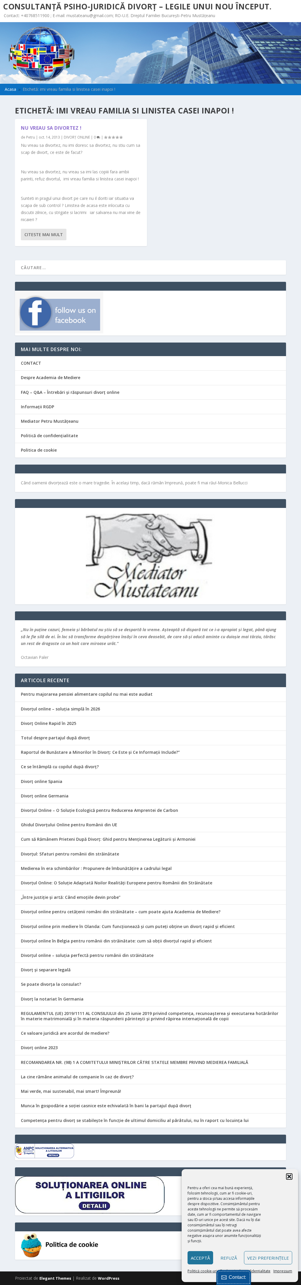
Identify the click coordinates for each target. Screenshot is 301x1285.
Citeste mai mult (43, 234)
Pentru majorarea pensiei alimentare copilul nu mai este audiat (87, 694)
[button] (289, 1176)
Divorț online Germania (44, 796)
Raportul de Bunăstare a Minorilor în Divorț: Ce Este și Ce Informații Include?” (100, 752)
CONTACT (31, 363)
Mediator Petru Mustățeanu (49, 421)
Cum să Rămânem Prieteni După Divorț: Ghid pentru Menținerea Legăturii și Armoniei (108, 839)
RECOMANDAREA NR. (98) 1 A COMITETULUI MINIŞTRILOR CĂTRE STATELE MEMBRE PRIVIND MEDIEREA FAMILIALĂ (134, 1062)
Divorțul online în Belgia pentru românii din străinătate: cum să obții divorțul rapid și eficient (116, 941)
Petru (30, 137)
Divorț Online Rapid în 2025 (48, 723)
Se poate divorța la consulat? (51, 984)
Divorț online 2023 (39, 1047)
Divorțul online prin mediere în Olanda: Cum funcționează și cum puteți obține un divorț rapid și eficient (128, 926)
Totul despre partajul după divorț (55, 738)
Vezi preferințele (268, 1258)
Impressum (282, 1271)
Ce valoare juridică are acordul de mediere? (65, 1033)
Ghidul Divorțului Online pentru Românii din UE (69, 824)
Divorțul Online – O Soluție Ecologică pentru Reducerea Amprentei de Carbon (99, 810)
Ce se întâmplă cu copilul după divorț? (60, 766)
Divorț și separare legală (46, 970)
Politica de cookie (39, 450)
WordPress (108, 1278)
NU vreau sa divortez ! (51, 128)
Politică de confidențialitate (49, 435)
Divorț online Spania (41, 781)
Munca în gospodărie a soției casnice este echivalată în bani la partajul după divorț (106, 1105)
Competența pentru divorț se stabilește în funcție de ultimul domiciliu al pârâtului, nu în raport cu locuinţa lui (135, 1120)
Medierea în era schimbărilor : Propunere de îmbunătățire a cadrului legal (96, 868)
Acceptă (200, 1258)
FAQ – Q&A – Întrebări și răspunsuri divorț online (70, 392)
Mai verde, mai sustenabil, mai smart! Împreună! (71, 1091)
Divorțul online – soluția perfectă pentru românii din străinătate (87, 955)
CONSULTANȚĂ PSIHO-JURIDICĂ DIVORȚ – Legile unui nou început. (137, 6)
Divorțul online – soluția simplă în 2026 (60, 709)
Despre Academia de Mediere (50, 377)
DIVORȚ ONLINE (77, 137)
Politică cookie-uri (202, 1271)
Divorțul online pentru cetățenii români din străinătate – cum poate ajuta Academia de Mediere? (120, 911)
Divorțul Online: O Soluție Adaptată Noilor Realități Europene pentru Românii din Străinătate (116, 883)
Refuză (228, 1258)
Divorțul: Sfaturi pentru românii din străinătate (70, 854)
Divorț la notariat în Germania (52, 999)
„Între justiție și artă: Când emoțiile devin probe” (71, 897)
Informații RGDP (37, 406)
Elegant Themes (55, 1278)
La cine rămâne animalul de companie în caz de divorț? (77, 1077)
